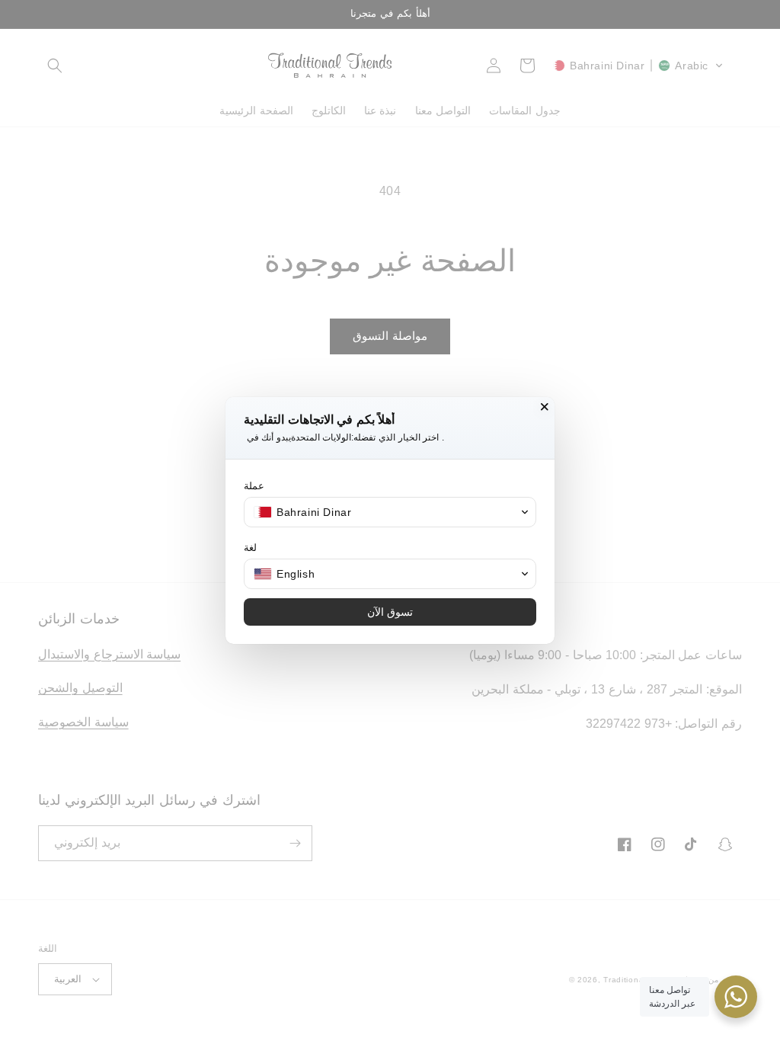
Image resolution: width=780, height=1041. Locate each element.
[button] (390, 512)
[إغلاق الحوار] (544, 407)
